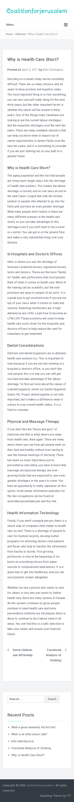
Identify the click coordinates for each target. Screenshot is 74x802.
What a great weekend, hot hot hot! (33, 727)
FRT (68, 795)
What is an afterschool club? (29, 734)
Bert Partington (53, 69)
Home (9, 34)
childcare (20, 34)
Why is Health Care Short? (28, 755)
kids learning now (22, 741)
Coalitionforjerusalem (37, 11)
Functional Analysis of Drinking (53, 655)
